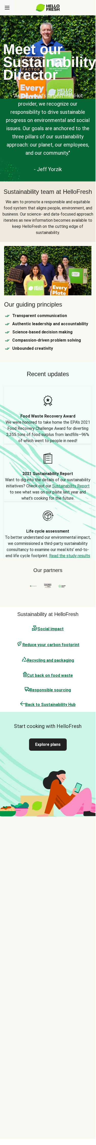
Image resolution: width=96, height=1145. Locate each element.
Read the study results (69, 555)
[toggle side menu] (7, 7)
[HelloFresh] (48, 8)
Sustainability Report (71, 486)
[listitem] (47, 415)
